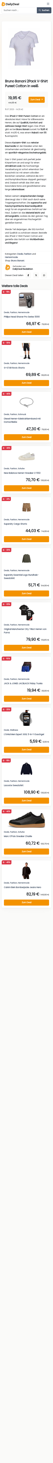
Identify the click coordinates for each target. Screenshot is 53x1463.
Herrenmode (11, 257)
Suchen (45, 10)
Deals (20, 253)
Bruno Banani (17, 260)
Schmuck (22, 414)
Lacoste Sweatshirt (14, 785)
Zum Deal (35, 99)
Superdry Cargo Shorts (15, 523)
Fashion (28, 253)
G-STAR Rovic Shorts (14, 367)
